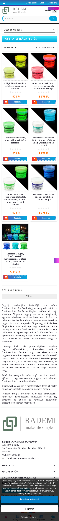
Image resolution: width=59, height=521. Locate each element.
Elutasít (29, 509)
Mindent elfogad (29, 499)
